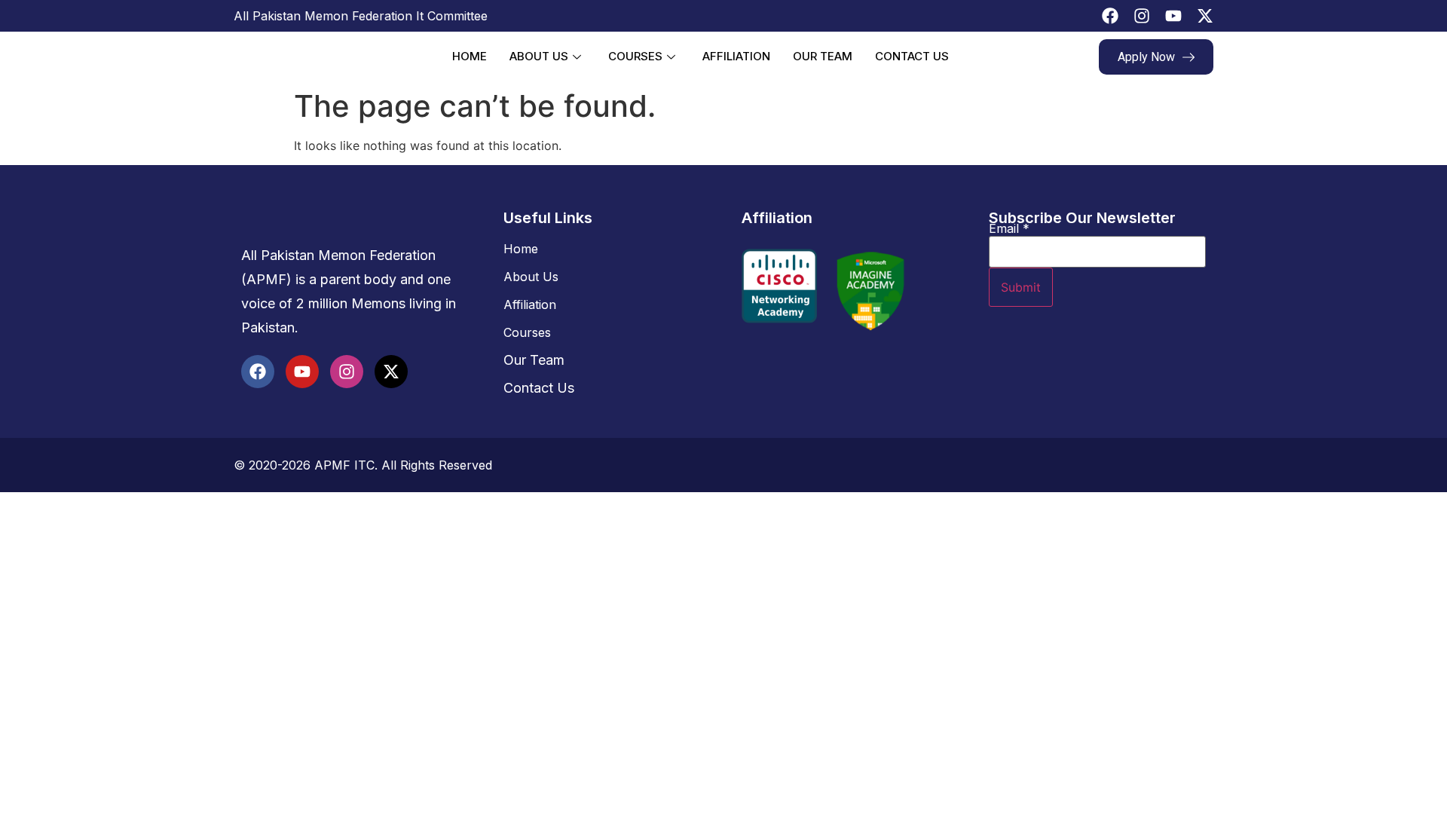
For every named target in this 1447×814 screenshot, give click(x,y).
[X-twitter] (1205, 16)
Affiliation (736, 56)
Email (1009, 228)
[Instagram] (1141, 16)
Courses (635, 56)
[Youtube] (1173, 16)
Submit (1021, 287)
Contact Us (912, 56)
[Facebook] (1110, 16)
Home (469, 56)
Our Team (822, 56)
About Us (538, 56)
